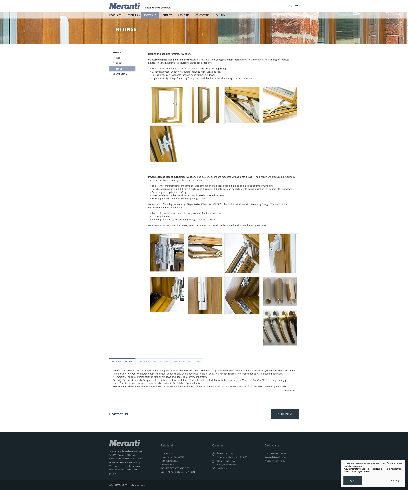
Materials (150, 15)
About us (183, 15)
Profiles (132, 15)
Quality (167, 15)
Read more (290, 390)
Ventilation (120, 74)
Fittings (117, 68)
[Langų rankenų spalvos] (280, 327)
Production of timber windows (153, 361)
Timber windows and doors (157, 7)
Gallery (220, 15)
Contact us (202, 15)
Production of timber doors (187, 361)
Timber (117, 52)
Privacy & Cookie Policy (275, 461)
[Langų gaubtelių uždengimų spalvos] (280, 291)
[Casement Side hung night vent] (167, 144)
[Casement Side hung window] (167, 105)
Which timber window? (122, 361)
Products (115, 15)
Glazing (117, 63)
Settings (395, 480)
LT (291, 6)
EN (296, 6)
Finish (116, 57)
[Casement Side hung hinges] (242, 105)
